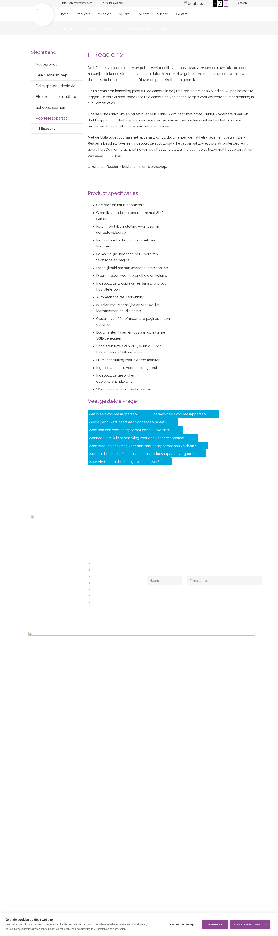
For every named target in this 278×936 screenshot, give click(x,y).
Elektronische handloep (56, 96)
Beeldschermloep (52, 75)
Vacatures (100, 602)
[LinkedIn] (160, 565)
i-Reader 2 (47, 128)
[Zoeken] (234, 14)
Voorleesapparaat (51, 118)
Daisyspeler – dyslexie (55, 86)
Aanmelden (161, 593)
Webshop (99, 180)
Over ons (99, 589)
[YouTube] (169, 565)
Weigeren (215, 924)
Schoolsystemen (50, 107)
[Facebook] (151, 565)
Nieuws (98, 596)
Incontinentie (103, 576)
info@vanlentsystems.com (130, 515)
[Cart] (242, 14)
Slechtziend (101, 570)
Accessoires (46, 64)
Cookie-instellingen (183, 924)
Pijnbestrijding (103, 583)
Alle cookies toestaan (250, 924)
